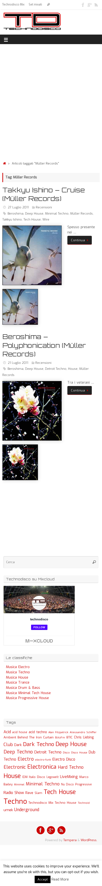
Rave (29, 792)
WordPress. (89, 840)
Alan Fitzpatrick (58, 732)
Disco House (79, 752)
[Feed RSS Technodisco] (96, 4)
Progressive (83, 784)
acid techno (38, 732)
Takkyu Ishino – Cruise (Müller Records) (43, 194)
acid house (19, 732)
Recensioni (44, 207)
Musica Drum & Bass (23, 687)
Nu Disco (67, 784)
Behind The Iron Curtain (36, 737)
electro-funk (43, 760)
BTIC (69, 737)
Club (8, 744)
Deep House (34, 213)
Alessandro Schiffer (83, 732)
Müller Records (81, 213)
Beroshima (15, 213)
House (73, 369)
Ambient (10, 737)
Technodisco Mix (13, 4)
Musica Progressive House (27, 698)
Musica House (17, 677)
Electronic (15, 767)
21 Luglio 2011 (18, 363)
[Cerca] (48, 4)
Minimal (19, 784)
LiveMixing (69, 776)
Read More (60, 879)
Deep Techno (18, 752)
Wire (45, 219)
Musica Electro (18, 667)
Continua (78, 240)
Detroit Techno (55, 369)
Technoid (84, 803)
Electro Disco (63, 759)
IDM (25, 777)
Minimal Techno (57, 213)
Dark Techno (38, 744)
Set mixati (35, 4)
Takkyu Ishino (12, 219)
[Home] (4, 163)
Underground (26, 810)
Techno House (65, 803)
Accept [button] (42, 879)
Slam (38, 793)
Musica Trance (17, 682)
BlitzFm (60, 737)
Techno (15, 801)
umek (8, 810)
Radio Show (14, 792)
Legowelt (52, 777)
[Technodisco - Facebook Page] (83, 4)
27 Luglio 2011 (18, 207)
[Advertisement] (51, 101)
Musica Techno (18, 672)
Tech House (32, 219)
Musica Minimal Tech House (28, 693)
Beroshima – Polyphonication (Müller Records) (44, 345)
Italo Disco (37, 777)
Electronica (41, 767)
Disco (66, 752)
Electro (26, 759)
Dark (18, 744)
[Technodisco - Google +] (89, 4)
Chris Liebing (84, 737)
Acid (7, 731)
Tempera (70, 840)
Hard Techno (70, 767)
